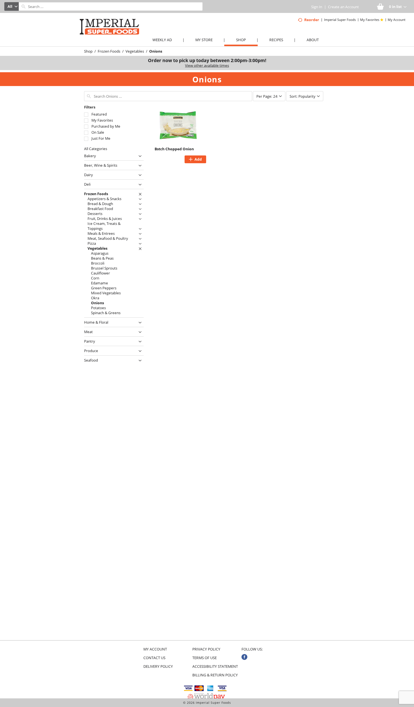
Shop (88, 51)
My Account (155, 649)
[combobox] (11, 6)
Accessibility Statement (215, 666)
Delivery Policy (158, 666)
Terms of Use (204, 658)
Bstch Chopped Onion (174, 148)
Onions (155, 51)
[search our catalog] (23, 6)
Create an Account (343, 6)
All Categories (95, 148)
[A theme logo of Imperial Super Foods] (113, 34)
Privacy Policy (206, 649)
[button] (139, 156)
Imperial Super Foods (340, 19)
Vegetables (134, 51)
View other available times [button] (207, 65)
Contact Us (154, 658)
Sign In (316, 6)
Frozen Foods (109, 51)
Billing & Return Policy (215, 675)
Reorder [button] (311, 19)
